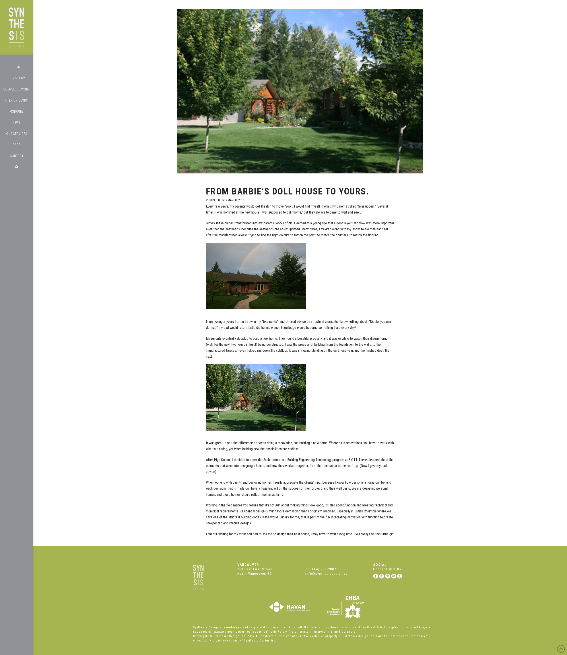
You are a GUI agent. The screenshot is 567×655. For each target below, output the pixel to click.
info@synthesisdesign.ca (326, 574)
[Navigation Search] (16, 167)
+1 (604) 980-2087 (320, 569)
